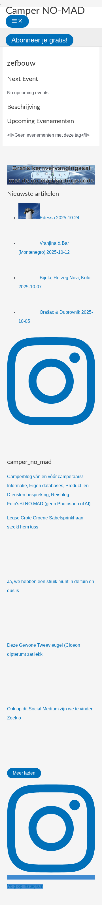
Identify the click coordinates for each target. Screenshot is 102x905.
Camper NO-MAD (45, 11)
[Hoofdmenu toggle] (17, 21)
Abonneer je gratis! (39, 40)
